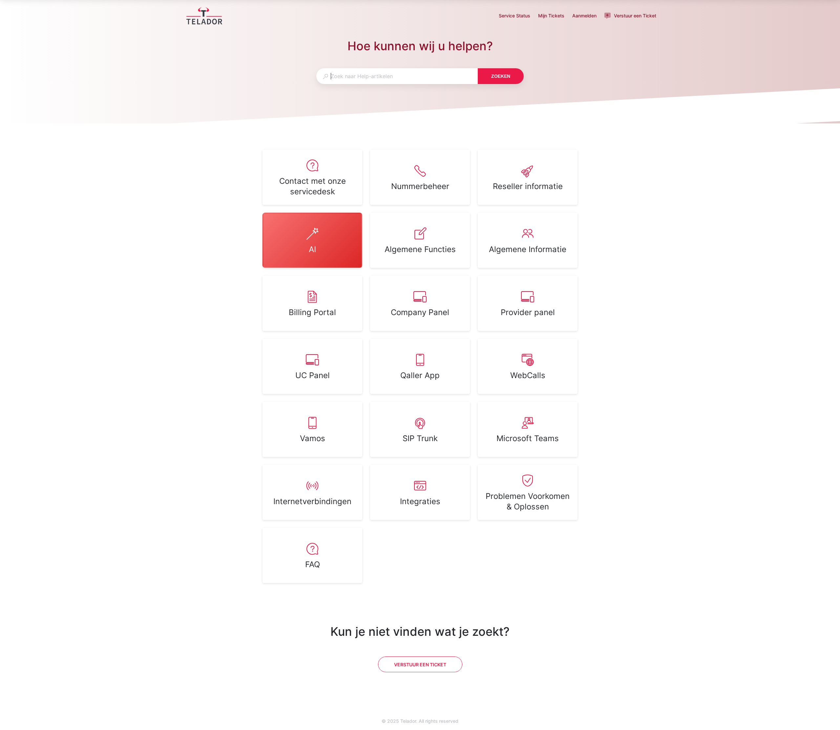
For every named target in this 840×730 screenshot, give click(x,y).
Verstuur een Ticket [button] (635, 15)
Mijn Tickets (551, 16)
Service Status (514, 16)
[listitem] (312, 177)
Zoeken (500, 76)
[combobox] (396, 76)
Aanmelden (584, 16)
